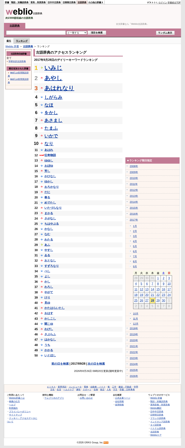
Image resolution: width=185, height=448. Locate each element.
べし (47, 271)
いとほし (50, 355)
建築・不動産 (125, 387)
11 (135, 289)
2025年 (134, 370)
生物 (96, 389)
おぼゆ (48, 165)
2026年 (134, 376)
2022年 (134, 352)
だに (47, 192)
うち (47, 344)
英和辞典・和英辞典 (160, 404)
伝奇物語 (50, 155)
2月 (135, 231)
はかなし (50, 339)
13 (147, 289)
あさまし (53, 120)
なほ (48, 104)
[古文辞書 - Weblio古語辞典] (19, 14)
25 (135, 300)
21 (152, 294)
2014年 (134, 201)
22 (158, 294)
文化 (52, 389)
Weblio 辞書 (12, 46)
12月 (135, 323)
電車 (86, 387)
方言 (115, 389)
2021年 (134, 346)
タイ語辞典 (155, 425)
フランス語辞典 (157, 418)
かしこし (50, 318)
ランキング (22, 41)
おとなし (50, 260)
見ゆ (47, 302)
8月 (135, 261)
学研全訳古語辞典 (17, 61)
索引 (9, 41)
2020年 (134, 340)
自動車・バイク (98, 387)
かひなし (50, 176)
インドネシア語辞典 (160, 421)
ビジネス (51, 387)
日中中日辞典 (54, 2)
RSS (106, 443)
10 (169, 283)
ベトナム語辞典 (157, 428)
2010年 (134, 178)
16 (163, 289)
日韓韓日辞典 (69, 2)
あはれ (48, 149)
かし (47, 281)
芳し (47, 170)
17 (169, 289)
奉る (47, 197)
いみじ (53, 67)
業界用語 (62, 387)
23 (163, 294)
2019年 (134, 334)
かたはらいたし (54, 307)
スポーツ (87, 389)
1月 (135, 226)
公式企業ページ (122, 398)
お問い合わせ (86, 398)
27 (147, 300)
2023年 (134, 358)
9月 (135, 266)
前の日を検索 (60, 363)
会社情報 (119, 401)
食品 (102, 389)
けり (47, 297)
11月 (135, 318)
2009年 (134, 172)
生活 (59, 389)
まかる (48, 213)
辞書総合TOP (174, 2)
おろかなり (51, 186)
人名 (109, 389)
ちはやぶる (51, 223)
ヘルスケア (68, 389)
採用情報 (119, 404)
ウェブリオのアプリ (54, 398)
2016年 (134, 213)
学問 (136, 387)
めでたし (50, 202)
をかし (51, 112)
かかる (48, 350)
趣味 (78, 389)
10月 (135, 313)
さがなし (50, 218)
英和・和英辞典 (38, 2)
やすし (48, 250)
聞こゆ (48, 323)
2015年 (134, 207)
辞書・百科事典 (127, 389)
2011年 (134, 184)
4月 (135, 241)
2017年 (134, 219)
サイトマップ (15, 415)
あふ (47, 244)
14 (152, 289)
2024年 (134, 364)
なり (48, 143)
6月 (135, 251)
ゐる (47, 255)
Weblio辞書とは (17, 398)
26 (141, 300)
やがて (48, 292)
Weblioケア (156, 435)
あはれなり (59, 88)
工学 (114, 387)
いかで (51, 135)
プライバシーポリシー (20, 411)
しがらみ (53, 97)
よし (47, 276)
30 (163, 300)
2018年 (134, 328)
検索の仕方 (14, 401)
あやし (53, 78)
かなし (48, 228)
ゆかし (48, 181)
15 (158, 289)
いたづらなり (53, 207)
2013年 (134, 196)
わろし (48, 286)
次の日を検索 (96, 363)
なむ (47, 234)
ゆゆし (48, 160)
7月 (135, 256)
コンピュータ (75, 387)
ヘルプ (12, 404)
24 (169, 294)
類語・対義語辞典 (20, 2)
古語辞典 (82, 2)
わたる (48, 239)
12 (141, 289)
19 (141, 294)
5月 (135, 246)
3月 (135, 236)
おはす (48, 313)
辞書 (7, 2)
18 (135, 294)
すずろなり (51, 265)
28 (152, 300)
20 (147, 294)
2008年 (134, 166)
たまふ (51, 128)
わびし (48, 329)
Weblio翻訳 (156, 408)
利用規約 (13, 408)
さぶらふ (50, 334)
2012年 (134, 190)
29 (158, 300)
